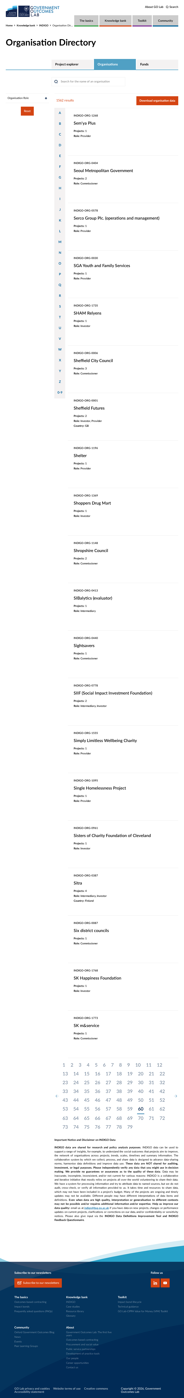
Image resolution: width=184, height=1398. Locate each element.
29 (130, 1082)
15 (86, 1074)
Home (9, 25)
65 (86, 1118)
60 (140, 1109)
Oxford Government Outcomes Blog (34, 1332)
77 (108, 1127)
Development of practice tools (83, 1353)
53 (65, 1109)
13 (65, 1074)
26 (97, 1082)
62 (162, 1109)
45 (86, 1100)
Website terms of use (67, 1388)
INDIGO (43, 25)
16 (97, 1074)
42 (162, 1091)
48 (119, 1100)
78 (119, 1127)
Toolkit (142, 20)
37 (108, 1091)
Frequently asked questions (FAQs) (33, 1311)
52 (162, 1100)
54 (76, 1109)
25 (86, 1082)
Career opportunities (77, 1363)
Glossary (70, 1316)
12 (159, 1065)
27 (108, 1082)
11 (148, 1065)
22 (162, 1074)
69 (130, 1118)
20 (140, 1074)
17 (108, 1074)
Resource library (75, 1311)
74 (76, 1127)
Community (165, 20)
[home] (33, 11)
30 (140, 1082)
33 (65, 1091)
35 (86, 1091)
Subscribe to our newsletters (41, 1283)
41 (151, 1091)
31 (151, 1082)
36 (97, 1091)
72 (162, 1118)
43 (65, 1100)
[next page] (175, 1096)
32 (162, 1082)
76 (97, 1127)
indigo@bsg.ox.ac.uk (96, 1208)
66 (97, 1118)
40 (140, 1091)
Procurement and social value (82, 1344)
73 (65, 1127)
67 (108, 1118)
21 (151, 1074)
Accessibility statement (29, 1391)
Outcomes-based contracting (30, 1302)
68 (119, 1118)
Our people (72, 1358)
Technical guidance (128, 1307)
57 (108, 1109)
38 (119, 1091)
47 (108, 1100)
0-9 (60, 392)
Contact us (72, 1367)
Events (18, 1341)
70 (140, 1118)
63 (65, 1118)
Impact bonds (21, 1307)
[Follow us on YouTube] (165, 1282)
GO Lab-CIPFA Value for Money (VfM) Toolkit (143, 1311)
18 (119, 1074)
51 (151, 1100)
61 (151, 1109)
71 (151, 1118)
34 (76, 1091)
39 (130, 1091)
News (17, 1337)
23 (65, 1082)
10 (138, 1065)
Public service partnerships (80, 1349)
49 (130, 1100)
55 (86, 1109)
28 (119, 1082)
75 (86, 1127)
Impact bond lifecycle (129, 1302)
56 (97, 1109)
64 (76, 1118)
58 (119, 1109)
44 (76, 1100)
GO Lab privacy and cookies (32, 1388)
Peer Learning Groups (26, 1346)
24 (76, 1082)
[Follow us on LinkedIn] (155, 1282)
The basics (86, 20)
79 (130, 1127)
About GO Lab (154, 7)
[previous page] (57, 1096)
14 (76, 1074)
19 (130, 1074)
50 (140, 1100)
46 (97, 1100)
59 (130, 1109)
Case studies (73, 1307)
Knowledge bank (115, 20)
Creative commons (96, 1388)
